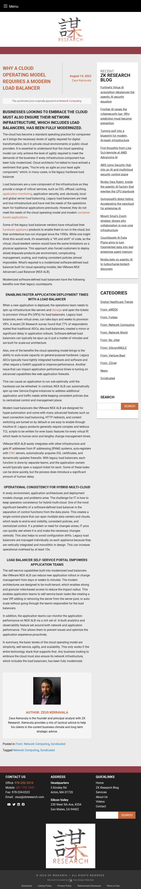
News (104, 370)
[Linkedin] (18, 804)
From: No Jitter (110, 340)
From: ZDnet (108, 363)
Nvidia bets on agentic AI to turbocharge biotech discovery (116, 264)
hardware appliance (15, 229)
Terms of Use (113, 886)
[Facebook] (23, 804)
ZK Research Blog (107, 787)
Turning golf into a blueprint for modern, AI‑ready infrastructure (114, 135)
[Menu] (5, 6)
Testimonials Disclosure (89, 886)
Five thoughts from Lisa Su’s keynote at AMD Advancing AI (115, 152)
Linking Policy (45, 886)
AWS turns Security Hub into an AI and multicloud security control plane (116, 169)
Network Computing (70, 100)
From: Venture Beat (112, 355)
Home (100, 783)
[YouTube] (9, 804)
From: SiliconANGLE (113, 348)
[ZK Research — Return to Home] (70, 29)
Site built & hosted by (70, 880)
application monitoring (17, 194)
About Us (102, 797)
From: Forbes (109, 317)
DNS (12, 453)
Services (101, 792)
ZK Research (58, 875)
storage (57, 310)
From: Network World (114, 332)
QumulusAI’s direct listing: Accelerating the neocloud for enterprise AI (117, 203)
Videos (100, 801)
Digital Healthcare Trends (116, 302)
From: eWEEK (109, 309)
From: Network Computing (33, 744)
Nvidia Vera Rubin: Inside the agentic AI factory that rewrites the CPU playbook (117, 186)
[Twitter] (13, 804)
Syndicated (58, 744)
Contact (101, 806)
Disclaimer (26, 886)
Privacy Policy (64, 886)
